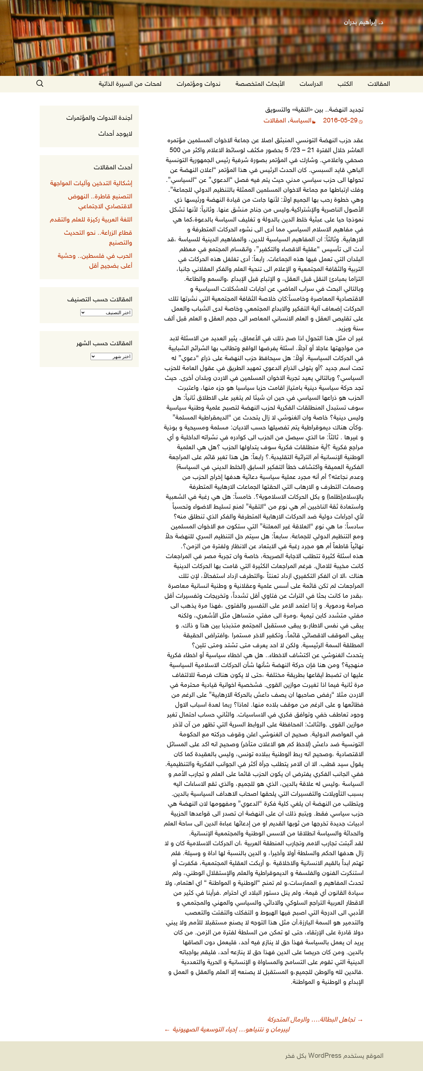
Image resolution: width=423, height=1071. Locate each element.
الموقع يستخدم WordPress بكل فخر (334, 1056)
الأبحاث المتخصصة (260, 84)
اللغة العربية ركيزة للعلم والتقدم (91, 220)
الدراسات (311, 84)
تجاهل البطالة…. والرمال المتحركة (315, 1020)
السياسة (300, 121)
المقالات (379, 84)
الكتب (345, 84)
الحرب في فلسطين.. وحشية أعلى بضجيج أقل (95, 261)
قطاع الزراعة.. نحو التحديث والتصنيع (98, 238)
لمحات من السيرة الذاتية (130, 84)
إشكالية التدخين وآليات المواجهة (91, 183)
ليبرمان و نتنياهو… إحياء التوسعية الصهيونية (226, 1030)
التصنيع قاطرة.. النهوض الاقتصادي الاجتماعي (100, 202)
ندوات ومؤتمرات (198, 84)
